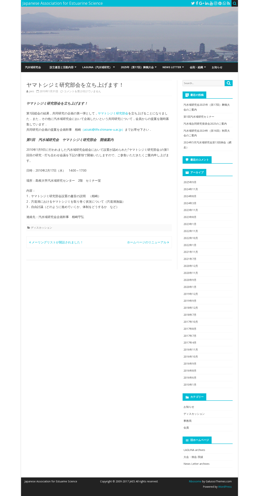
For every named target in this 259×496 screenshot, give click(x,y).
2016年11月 (191, 349)
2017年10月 (191, 321)
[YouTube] (211, 3)
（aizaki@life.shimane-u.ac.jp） (103, 129)
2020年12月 (191, 266)
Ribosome (195, 481)
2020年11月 (191, 273)
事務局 (188, 421)
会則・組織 (196, 67)
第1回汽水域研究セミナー (199, 116)
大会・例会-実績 (193, 457)
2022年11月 (191, 231)
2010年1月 (190, 384)
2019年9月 (190, 300)
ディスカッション (41, 227)
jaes (31, 91)
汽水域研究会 (33, 67)
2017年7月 (190, 335)
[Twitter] (193, 3)
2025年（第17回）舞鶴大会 (137, 67)
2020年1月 (190, 287)
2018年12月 (191, 307)
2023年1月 (190, 224)
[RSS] (228, 3)
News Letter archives (197, 464)
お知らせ (217, 67)
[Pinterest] (220, 3)
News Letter (171, 67)
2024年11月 (191, 189)
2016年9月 (190, 363)
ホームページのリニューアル (147, 242)
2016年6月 (190, 377)
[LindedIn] (207, 3)
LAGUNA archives (194, 450)
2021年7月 (190, 259)
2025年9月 (190, 182)
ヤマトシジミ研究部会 (113, 113)
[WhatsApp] (224, 3)
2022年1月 (190, 245)
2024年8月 (190, 196)
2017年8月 (190, 328)
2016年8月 (190, 370)
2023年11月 (191, 210)
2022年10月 (191, 238)
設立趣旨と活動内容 (62, 67)
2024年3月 (190, 203)
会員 (186, 427)
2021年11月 (191, 252)
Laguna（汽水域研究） (97, 67)
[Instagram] (215, 3)
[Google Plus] (201, 3)
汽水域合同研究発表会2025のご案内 (205, 123)
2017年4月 (190, 342)
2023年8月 (190, 217)
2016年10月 (191, 356)
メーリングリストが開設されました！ (57, 242)
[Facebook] (197, 3)
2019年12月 (191, 294)
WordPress (224, 486)
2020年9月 (190, 280)
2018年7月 (190, 314)
